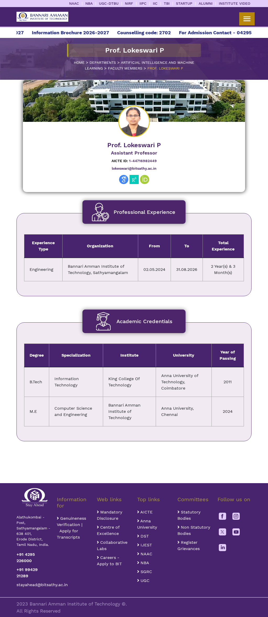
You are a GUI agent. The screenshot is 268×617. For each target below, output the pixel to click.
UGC (144, 580)
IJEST (145, 544)
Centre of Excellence (108, 530)
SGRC (145, 571)
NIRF (129, 3)
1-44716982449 (134, 161)
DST (144, 536)
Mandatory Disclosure (109, 515)
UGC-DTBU (109, 3)
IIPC (143, 3)
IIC (155, 3)
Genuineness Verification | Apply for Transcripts (71, 528)
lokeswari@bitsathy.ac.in (134, 168)
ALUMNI (206, 3)
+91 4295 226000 (25, 557)
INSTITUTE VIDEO (234, 3)
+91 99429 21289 (27, 572)
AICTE (146, 512)
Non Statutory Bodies (193, 530)
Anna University (147, 524)
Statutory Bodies (188, 515)
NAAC (74, 3)
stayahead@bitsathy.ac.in (33, 584)
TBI (167, 3)
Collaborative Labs (112, 545)
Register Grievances (188, 545)
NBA (89, 3)
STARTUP (184, 3)
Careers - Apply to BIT (109, 560)
